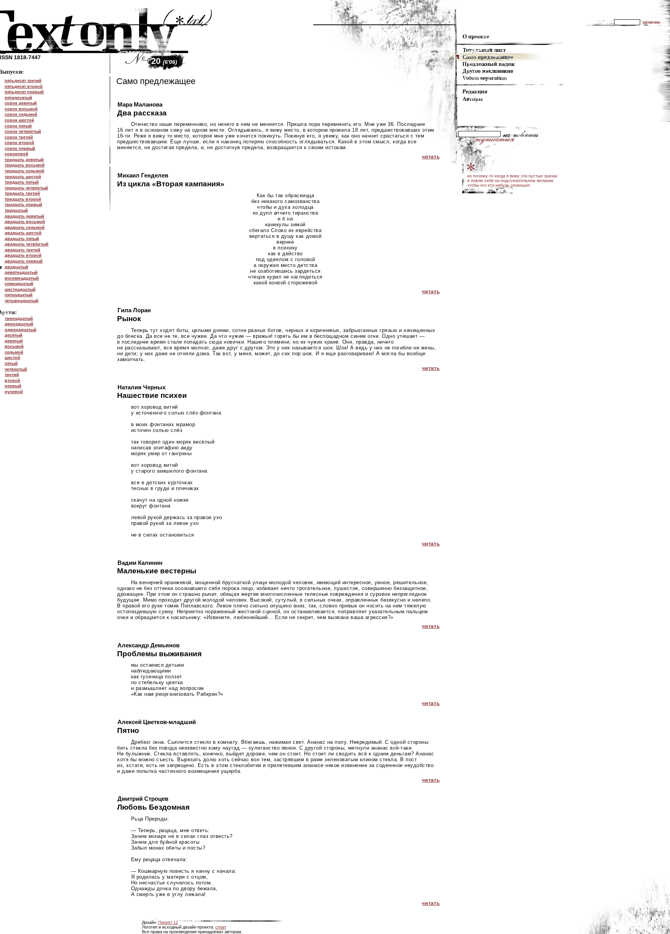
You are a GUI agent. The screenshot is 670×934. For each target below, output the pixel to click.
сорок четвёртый (23, 131)
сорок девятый (21, 103)
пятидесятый (18, 97)
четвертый (16, 369)
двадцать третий (22, 250)
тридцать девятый (24, 159)
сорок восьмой (21, 109)
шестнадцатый (20, 289)
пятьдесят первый (24, 91)
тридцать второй (23, 199)
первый (13, 386)
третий (12, 374)
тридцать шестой (23, 176)
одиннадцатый (20, 329)
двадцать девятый (24, 216)
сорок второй (19, 142)
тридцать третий (22, 193)
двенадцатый (19, 324)
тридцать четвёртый (26, 188)
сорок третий (19, 137)
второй (12, 380)
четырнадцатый (21, 300)
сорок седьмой (21, 114)
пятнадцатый (19, 294)
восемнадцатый (22, 278)
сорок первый (20, 148)
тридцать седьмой (24, 171)
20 (164, 61)
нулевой (14, 391)
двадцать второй (23, 255)
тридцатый (16, 210)
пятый (11, 363)
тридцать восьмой (25, 165)
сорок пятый (18, 126)
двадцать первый (24, 261)
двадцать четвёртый (26, 244)
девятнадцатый (21, 272)
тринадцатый (19, 318)
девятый (14, 341)
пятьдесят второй (24, 86)
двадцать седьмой (25, 227)
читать (431, 157)
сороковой (16, 153)
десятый (13, 335)
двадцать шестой (23, 232)
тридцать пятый (22, 182)
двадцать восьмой (25, 221)
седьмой (14, 352)
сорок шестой (19, 120)
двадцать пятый (22, 238)
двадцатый (16, 267)
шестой (12, 357)
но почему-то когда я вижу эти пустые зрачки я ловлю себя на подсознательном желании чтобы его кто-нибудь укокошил (512, 180)
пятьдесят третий (23, 80)
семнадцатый (19, 283)
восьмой (14, 346)
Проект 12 (168, 922)
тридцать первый (23, 204)
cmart (220, 927)
